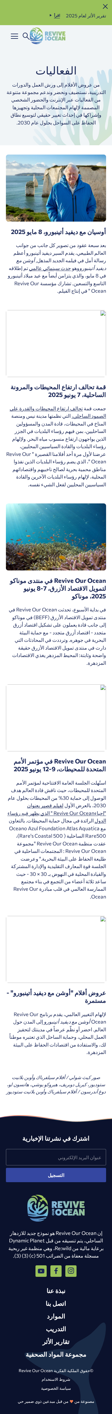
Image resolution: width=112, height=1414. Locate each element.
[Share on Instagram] (71, 1271)
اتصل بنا (56, 1303)
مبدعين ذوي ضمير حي (36, 1401)
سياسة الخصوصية (56, 1388)
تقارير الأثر (56, 1341)
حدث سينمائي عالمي (50, 268)
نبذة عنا (56, 1290)
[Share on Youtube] (41, 1271)
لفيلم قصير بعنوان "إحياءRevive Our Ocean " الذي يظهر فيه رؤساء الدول (56, 812)
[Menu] (14, 36)
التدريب (56, 1328)
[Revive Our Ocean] (47, 36)
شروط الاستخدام (56, 1379)
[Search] (26, 36)
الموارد (56, 1316)
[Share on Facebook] (56, 1271)
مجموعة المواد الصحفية (56, 1354)
